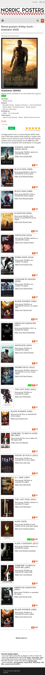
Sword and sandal (10, 117)
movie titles (35, 657)
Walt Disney (36, 662)
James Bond (28, 662)
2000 (5, 113)
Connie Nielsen (35, 105)
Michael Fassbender (29, 551)
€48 (36, 473)
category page (32, 660)
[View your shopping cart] (42, 21)
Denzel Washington (29, 332)
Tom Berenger (23, 442)
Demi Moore (27, 485)
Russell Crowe (8, 105)
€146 (36, 231)
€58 (36, 209)
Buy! (11, 128)
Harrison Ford (27, 310)
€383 (36, 539)
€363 (36, 627)
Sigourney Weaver (29, 529)
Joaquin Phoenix (21, 105)
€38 (36, 253)
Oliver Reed (7, 107)
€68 (36, 187)
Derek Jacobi (31, 107)
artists (29, 657)
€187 (36, 319)
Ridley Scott (7, 101)
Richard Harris (18, 107)
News (21, 117)
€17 (36, 165)
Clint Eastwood (18, 662)
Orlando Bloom (28, 288)
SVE (44, 2)
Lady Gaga (26, 463)
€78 (36, 429)
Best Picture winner (32, 117)
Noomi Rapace (27, 376)
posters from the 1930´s (12, 664)
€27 (36, 297)
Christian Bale (27, 156)
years (41, 657)
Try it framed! (13, 113)
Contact (35, 2)
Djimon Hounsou (9, 109)
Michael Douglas (28, 176)
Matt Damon (27, 396)
